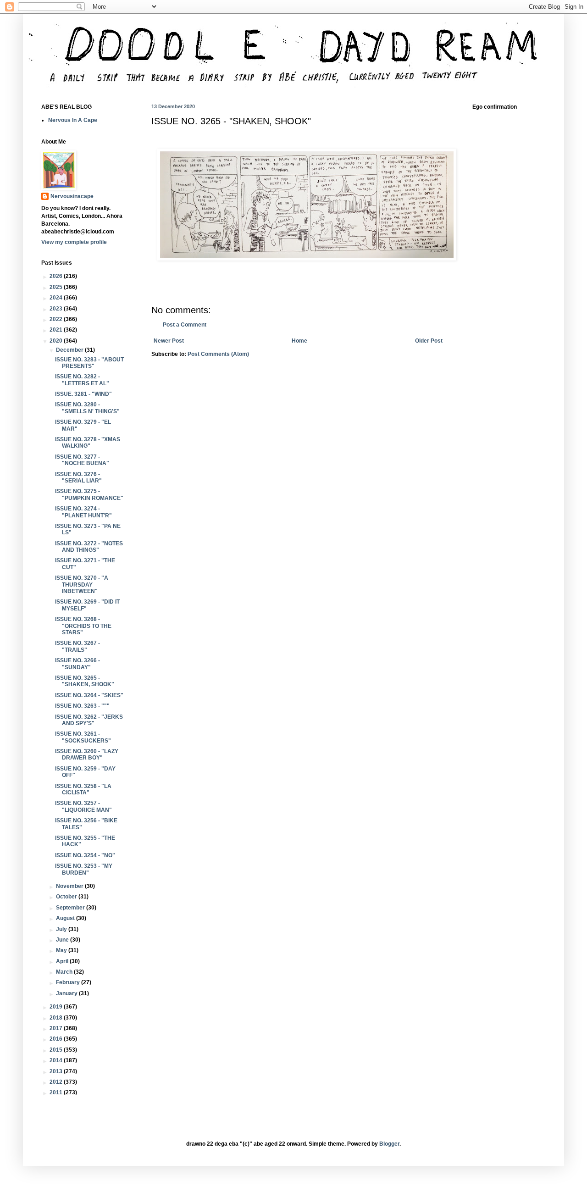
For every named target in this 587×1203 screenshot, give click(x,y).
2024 (57, 297)
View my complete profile (74, 242)
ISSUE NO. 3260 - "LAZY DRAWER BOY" (86, 754)
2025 (57, 287)
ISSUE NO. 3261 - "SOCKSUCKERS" (83, 737)
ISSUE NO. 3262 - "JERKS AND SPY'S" (89, 720)
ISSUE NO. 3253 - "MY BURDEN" (83, 869)
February (68, 982)
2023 (57, 308)
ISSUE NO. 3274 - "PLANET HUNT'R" (83, 511)
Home (299, 341)
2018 (57, 1018)
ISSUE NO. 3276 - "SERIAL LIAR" (78, 477)
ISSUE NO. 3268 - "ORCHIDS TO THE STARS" (83, 626)
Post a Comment (184, 325)
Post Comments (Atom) (218, 354)
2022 (57, 319)
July (62, 929)
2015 (57, 1050)
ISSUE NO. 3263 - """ (82, 706)
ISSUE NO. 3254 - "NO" (85, 855)
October (67, 896)
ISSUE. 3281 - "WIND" (83, 394)
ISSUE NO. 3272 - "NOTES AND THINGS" (89, 546)
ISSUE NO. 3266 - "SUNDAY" (77, 663)
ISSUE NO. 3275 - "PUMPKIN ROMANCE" (89, 494)
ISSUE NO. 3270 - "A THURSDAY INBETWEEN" (81, 584)
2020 (57, 341)
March (65, 972)
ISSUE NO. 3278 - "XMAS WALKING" (87, 442)
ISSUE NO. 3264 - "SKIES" (89, 695)
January (67, 993)
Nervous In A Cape (72, 120)
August (66, 918)
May (62, 950)
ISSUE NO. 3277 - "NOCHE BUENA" (82, 460)
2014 (57, 1060)
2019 (57, 1006)
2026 (57, 276)
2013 (57, 1071)
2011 (57, 1092)
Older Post (429, 341)
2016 (57, 1039)
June (63, 940)
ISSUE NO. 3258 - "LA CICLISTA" (83, 789)
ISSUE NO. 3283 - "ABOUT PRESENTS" (89, 362)
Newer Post (169, 341)
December (70, 350)
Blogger (389, 1144)
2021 (57, 330)
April (63, 961)
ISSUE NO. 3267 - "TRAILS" (77, 646)
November (70, 886)
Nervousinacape (72, 196)
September (71, 907)
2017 (57, 1028)
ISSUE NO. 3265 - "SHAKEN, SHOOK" (84, 681)
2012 (57, 1082)
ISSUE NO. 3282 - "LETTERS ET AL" (82, 379)
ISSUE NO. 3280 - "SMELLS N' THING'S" (87, 407)
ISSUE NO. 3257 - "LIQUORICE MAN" (83, 806)
